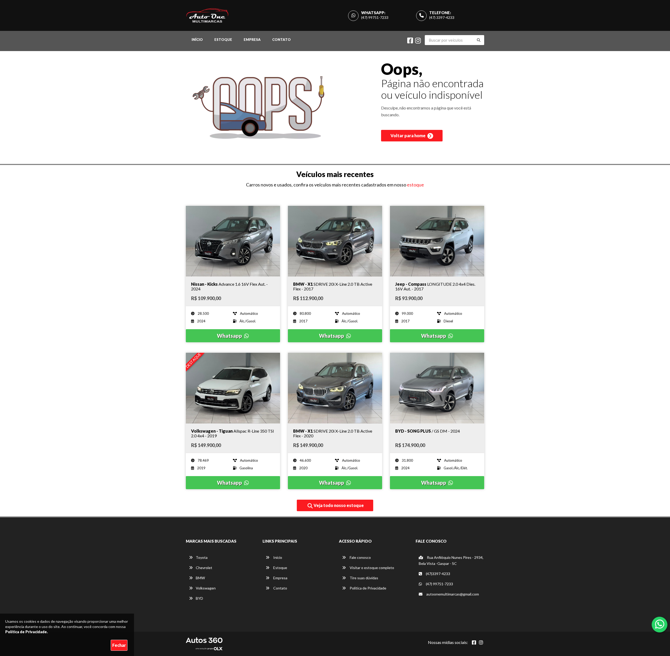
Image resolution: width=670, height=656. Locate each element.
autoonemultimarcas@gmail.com (452, 594)
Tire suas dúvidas (363, 578)
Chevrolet (204, 567)
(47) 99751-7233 (374, 17)
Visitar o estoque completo (371, 567)
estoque (415, 185)
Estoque (223, 39)
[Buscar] (478, 40)
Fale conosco (360, 557)
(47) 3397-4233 (441, 17)
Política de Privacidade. (26, 632)
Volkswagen (206, 588)
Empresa (252, 39)
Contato (281, 39)
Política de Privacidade (367, 588)
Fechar (119, 645)
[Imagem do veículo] (233, 241)
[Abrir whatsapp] (659, 624)
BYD (199, 598)
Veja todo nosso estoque (338, 505)
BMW (200, 578)
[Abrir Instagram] (481, 642)
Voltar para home (408, 135)
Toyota (202, 557)
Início (197, 39)
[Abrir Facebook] (474, 642)
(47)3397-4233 (437, 573)
